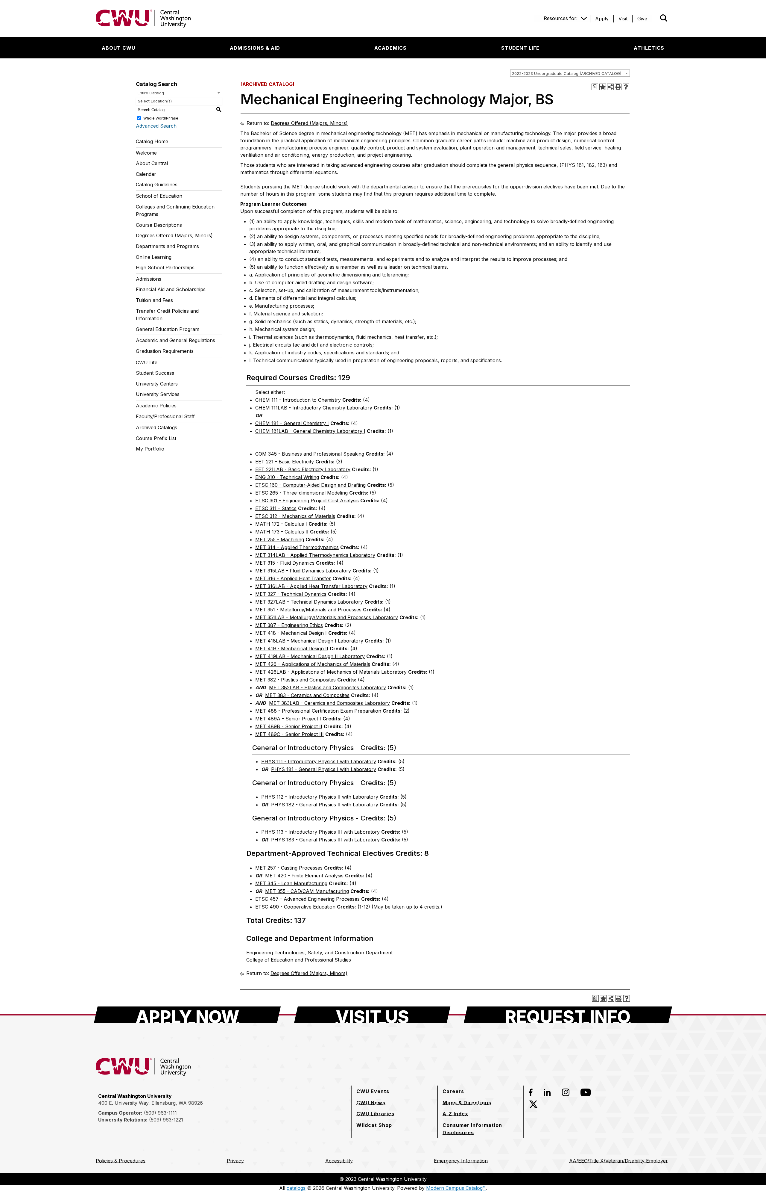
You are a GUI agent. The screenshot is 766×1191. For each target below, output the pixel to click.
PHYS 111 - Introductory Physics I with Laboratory (318, 761)
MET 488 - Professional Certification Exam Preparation (318, 711)
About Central (152, 163)
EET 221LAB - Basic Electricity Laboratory (302, 469)
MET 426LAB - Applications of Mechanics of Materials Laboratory (331, 672)
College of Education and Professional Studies (298, 960)
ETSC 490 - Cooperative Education (295, 907)
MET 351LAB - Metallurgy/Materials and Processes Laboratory (326, 617)
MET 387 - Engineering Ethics (289, 625)
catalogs (296, 1188)
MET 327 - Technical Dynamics (290, 594)
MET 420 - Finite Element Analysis (304, 876)
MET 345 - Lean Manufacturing (291, 883)
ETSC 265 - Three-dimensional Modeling (301, 493)
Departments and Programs (167, 246)
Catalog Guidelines (156, 185)
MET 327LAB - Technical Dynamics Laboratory (309, 602)
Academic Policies (156, 406)
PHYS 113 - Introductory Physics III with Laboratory (320, 832)
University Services (158, 394)
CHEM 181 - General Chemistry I (292, 423)
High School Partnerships (165, 267)
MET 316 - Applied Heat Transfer (293, 578)
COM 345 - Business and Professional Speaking (309, 454)
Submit (655, 19)
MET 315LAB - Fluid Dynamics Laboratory (303, 571)
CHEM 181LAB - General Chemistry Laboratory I (310, 431)
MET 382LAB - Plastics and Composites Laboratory (327, 687)
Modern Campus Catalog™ (456, 1188)
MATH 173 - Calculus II (281, 532)
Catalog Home (152, 141)
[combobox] (570, 73)
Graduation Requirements (165, 351)
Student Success (155, 373)
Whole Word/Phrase (160, 118)
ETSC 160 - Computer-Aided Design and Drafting (310, 485)
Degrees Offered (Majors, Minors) (174, 235)
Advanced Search (156, 126)
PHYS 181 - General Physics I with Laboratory (323, 769)
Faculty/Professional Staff (165, 416)
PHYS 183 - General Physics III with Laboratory (325, 840)
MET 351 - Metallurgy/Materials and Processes (308, 610)
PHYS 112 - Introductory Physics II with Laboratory (319, 797)
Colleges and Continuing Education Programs (175, 210)
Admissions (148, 279)
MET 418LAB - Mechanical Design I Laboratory (309, 641)
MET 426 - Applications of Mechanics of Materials (312, 664)
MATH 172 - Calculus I (281, 524)
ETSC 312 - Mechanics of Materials (295, 516)
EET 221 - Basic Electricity (284, 462)
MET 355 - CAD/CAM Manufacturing (307, 891)
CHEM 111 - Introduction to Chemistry (298, 400)
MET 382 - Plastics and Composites (295, 680)
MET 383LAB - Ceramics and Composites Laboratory (329, 703)
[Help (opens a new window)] (626, 87)
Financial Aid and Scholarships (171, 289)
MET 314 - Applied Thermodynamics (297, 547)
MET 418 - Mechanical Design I (291, 633)
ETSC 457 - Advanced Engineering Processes (307, 899)
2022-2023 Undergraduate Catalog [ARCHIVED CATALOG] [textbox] (566, 73)
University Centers (157, 384)
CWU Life (146, 362)
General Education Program (167, 329)
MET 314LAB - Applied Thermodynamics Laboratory (315, 555)
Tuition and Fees (154, 300)
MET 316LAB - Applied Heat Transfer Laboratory (311, 586)
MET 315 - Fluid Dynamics (284, 563)
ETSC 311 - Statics (276, 508)
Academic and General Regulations (175, 340)
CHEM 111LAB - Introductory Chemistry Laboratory (313, 408)
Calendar (146, 174)
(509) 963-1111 (160, 1113)
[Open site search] (663, 18)
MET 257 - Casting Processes (289, 868)
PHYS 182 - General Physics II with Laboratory (324, 805)
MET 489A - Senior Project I (288, 719)
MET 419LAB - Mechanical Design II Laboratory (310, 656)
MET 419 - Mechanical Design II (291, 649)
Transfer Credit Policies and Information (167, 315)
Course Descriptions (159, 225)
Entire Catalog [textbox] (151, 92)
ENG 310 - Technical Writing (287, 477)
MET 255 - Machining (279, 539)
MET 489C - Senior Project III (289, 734)
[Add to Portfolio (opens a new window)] (602, 87)
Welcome (146, 153)
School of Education (159, 196)
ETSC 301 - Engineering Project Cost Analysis (307, 501)
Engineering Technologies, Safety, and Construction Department (319, 953)
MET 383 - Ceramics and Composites (307, 695)
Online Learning (153, 257)
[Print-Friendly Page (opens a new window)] (618, 87)
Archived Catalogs (156, 427)
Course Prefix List (156, 438)
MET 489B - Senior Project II (288, 726)
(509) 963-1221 (166, 1120)
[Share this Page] (610, 87)
